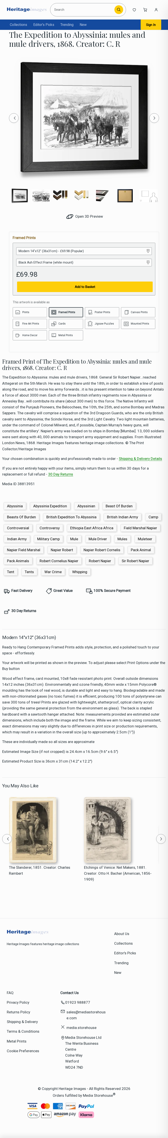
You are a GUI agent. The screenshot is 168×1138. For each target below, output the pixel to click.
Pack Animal (141, 550)
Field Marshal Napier (140, 528)
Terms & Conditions (23, 1031)
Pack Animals (18, 561)
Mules (122, 539)
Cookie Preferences (23, 1051)
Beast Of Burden (119, 506)
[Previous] (14, 118)
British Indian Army (122, 517)
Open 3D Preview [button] (88, 216)
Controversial (18, 528)
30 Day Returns (60, 474)
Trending (67, 25)
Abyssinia (15, 506)
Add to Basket (85, 287)
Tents (29, 572)
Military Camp (48, 539)
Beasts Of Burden (21, 517)
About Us (121, 934)
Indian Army (17, 539)
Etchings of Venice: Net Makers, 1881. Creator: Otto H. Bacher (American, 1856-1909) (118, 873)
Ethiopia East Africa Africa (91, 528)
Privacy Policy (18, 1002)
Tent (10, 572)
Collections (18, 25)
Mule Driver (98, 539)
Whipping (79, 572)
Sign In (151, 25)
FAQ (10, 993)
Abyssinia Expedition (50, 506)
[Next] (154, 118)
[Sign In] (156, 10)
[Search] (118, 9)
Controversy (50, 528)
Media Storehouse (98, 1095)
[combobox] (83, 10)
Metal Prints (16, 1041)
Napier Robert (62, 550)
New (83, 25)
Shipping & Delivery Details (140, 458)
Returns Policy (18, 1012)
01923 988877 (77, 1002)
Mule (74, 539)
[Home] (27, 9)
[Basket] (145, 10)
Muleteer (145, 539)
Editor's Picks (43, 25)
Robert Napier (100, 561)
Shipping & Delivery (22, 1022)
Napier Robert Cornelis (102, 550)
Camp (153, 517)
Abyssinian (86, 506)
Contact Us (69, 993)
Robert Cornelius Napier (59, 561)
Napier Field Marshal (23, 550)
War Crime (53, 572)
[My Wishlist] (134, 10)
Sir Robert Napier (135, 561)
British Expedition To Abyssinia (71, 517)
